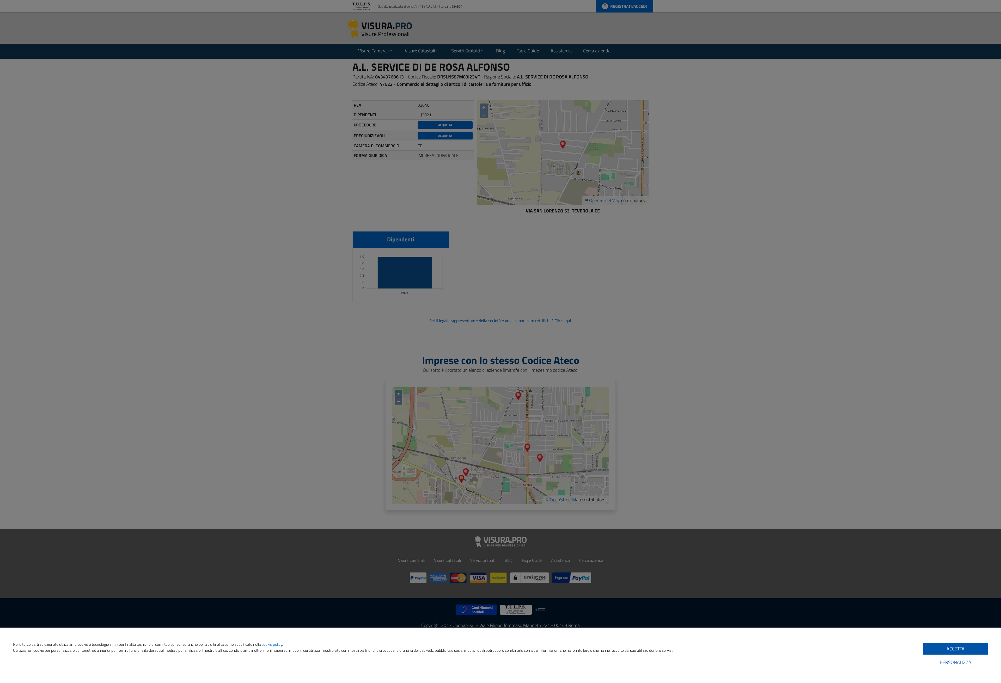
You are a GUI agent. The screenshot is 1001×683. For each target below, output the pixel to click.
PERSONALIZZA (955, 662)
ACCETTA (956, 648)
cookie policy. (272, 644)
